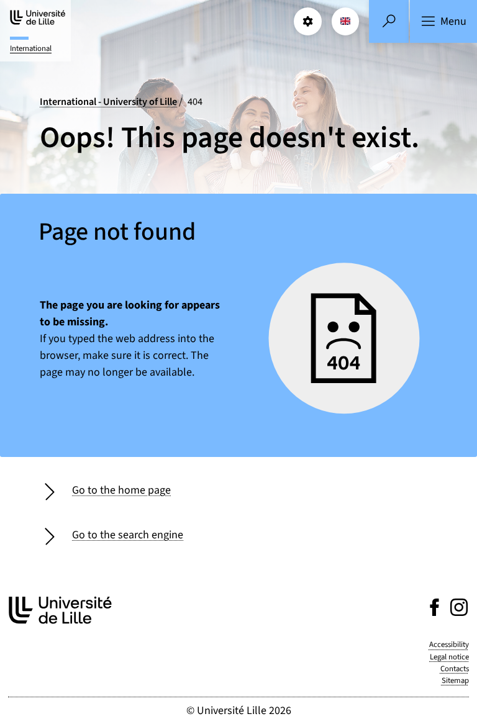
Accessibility (449, 644)
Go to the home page (121, 490)
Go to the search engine (127, 535)
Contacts (454, 668)
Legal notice (449, 656)
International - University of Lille (108, 101)
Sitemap (455, 680)
